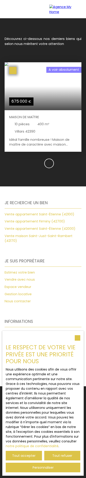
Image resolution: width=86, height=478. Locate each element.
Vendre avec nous (20, 279)
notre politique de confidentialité (32, 446)
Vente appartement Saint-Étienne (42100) (39, 214)
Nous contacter (18, 301)
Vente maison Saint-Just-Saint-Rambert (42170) (38, 238)
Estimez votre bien (20, 272)
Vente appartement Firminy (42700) (35, 221)
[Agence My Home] (65, 9)
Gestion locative (18, 294)
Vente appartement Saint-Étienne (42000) (40, 228)
